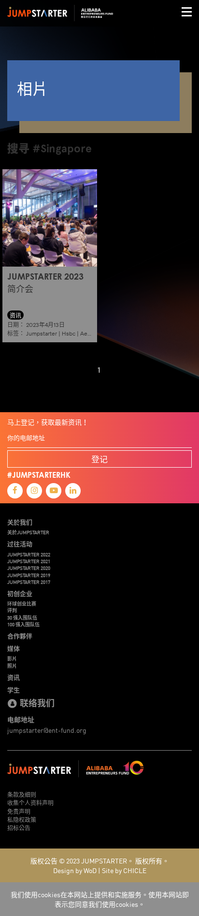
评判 (12, 610)
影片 (12, 658)
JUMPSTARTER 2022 (28, 554)
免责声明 (18, 811)
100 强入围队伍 (23, 624)
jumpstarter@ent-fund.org (46, 730)
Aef (84, 333)
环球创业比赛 (21, 603)
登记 (99, 459)
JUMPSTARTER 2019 (28, 575)
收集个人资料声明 (30, 802)
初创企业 (19, 593)
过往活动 (19, 543)
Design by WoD (75, 870)
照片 (12, 665)
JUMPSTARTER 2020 (28, 568)
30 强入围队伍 (22, 617)
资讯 (13, 677)
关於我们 (19, 522)
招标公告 (18, 827)
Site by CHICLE (124, 870)
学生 (13, 690)
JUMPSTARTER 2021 (28, 561)
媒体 (13, 648)
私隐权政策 (21, 819)
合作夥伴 (19, 636)
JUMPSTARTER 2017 (28, 582)
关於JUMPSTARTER (28, 532)
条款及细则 (21, 794)
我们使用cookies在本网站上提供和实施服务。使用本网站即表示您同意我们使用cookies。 (100, 899)
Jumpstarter (41, 333)
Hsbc (68, 333)
